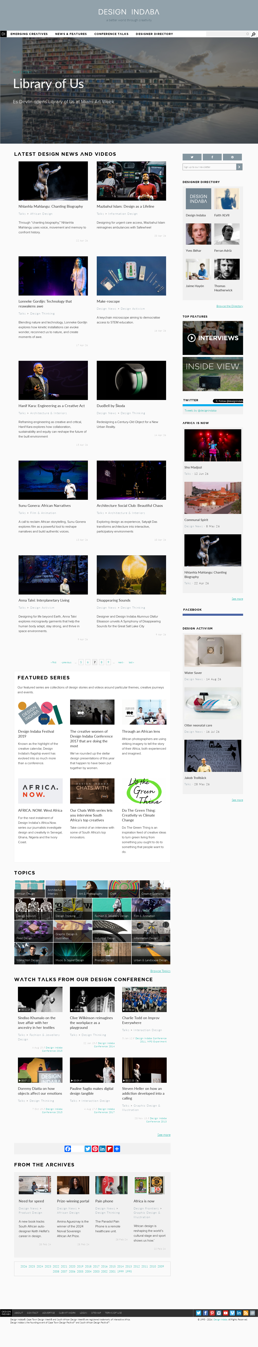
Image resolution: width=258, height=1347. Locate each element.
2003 (96, 1271)
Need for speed (31, 1200)
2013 (128, 1266)
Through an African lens (141, 731)
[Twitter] (88, 1148)
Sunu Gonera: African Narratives (45, 505)
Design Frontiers (146, 1208)
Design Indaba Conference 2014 (104, 1044)
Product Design (104, 960)
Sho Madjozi (193, 467)
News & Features (71, 34)
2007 (64, 1271)
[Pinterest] (95, 1148)
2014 (120, 1266)
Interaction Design (28, 960)
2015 (112, 1266)
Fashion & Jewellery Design (111, 916)
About (19, 1312)
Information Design (123, 214)
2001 (112, 1271)
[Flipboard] (109, 1148)
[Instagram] (218, 1312)
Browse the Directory (229, 306)
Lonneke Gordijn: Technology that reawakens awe (45, 303)
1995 (128, 1271)
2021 (64, 1266)
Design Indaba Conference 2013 (156, 1120)
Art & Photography (90, 893)
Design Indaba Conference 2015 (52, 1049)
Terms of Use (113, 1312)
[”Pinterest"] (232, 157)
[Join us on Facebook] (212, 157)
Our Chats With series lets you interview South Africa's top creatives (91, 815)
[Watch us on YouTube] (225, 1312)
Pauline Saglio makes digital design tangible (91, 1091)
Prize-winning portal (73, 1200)
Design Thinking (42, 313)
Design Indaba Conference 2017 (104, 1110)
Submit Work (67, 1312)
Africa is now (144, 1200)
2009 (161, 1266)
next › (121, 662)
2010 (153, 1266)
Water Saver (193, 672)
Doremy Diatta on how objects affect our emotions (40, 1091)
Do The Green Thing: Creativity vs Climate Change (139, 815)
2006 (72, 1271)
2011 (144, 1266)
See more (164, 1134)
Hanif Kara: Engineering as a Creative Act (52, 405)
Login (83, 1312)
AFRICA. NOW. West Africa (40, 810)
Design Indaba (196, 215)
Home (3, 34)
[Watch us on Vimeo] (232, 1312)
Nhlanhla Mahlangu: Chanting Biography (51, 206)
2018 (88, 1266)
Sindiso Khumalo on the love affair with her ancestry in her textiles (37, 1022)
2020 (72, 1266)
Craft (113, 893)
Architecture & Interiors (48, 413)
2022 (56, 1266)
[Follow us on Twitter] (192, 157)
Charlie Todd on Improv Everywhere (140, 1020)
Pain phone (104, 1200)
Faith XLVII (221, 215)
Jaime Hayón (195, 285)
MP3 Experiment (157, 1041)
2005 (80, 1271)
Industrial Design (105, 938)
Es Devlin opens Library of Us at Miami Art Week (63, 102)
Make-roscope (108, 301)
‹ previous (66, 662)
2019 (80, 1266)
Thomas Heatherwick (223, 288)
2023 (48, 1266)
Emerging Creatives (29, 34)
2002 (104, 1271)
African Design (41, 214)
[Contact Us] (252, 1312)
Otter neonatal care (198, 725)
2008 (56, 1271)
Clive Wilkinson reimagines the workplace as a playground (91, 1022)
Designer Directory (154, 34)
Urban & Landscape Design (150, 960)
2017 (96, 1266)
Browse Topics (160, 970)
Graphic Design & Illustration (66, 936)
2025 (32, 1266)
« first (53, 662)
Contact (32, 1312)
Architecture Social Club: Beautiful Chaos (130, 505)
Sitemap (96, 1312)
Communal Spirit (196, 519)
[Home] (129, 13)
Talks (22, 214)
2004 (88, 1271)
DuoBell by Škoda (111, 405)
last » (131, 662)
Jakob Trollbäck (195, 777)
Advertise (48, 1312)
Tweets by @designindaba (200, 410)
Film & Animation (43, 513)
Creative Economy (152, 893)
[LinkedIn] (102, 1148)
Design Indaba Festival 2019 (36, 734)
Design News (107, 308)
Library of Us (48, 83)
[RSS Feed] (245, 1312)
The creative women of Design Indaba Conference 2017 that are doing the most (91, 738)
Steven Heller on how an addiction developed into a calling (143, 1093)
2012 (136, 1266)
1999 (120, 1271)
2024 (40, 1266)
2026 (24, 1266)
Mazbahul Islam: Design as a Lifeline (125, 206)
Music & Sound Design (70, 960)
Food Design (24, 938)
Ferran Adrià (223, 250)
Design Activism (133, 308)
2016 (104, 1266)
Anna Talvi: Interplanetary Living (44, 600)
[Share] (117, 1148)
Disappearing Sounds (113, 600)
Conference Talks (111, 34)
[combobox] (227, 34)
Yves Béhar (193, 250)
